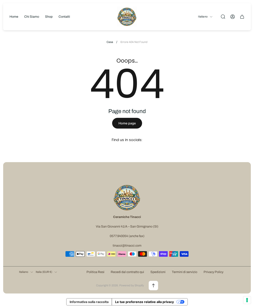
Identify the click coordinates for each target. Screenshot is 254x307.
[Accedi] (232, 16)
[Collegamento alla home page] (127, 197)
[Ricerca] (223, 16)
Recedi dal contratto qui (127, 272)
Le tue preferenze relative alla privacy (144, 302)
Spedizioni (157, 272)
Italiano (203, 16)
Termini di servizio (184, 272)
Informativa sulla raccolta (89, 302)
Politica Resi (95, 272)
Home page (127, 123)
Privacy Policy (213, 272)
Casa (110, 42)
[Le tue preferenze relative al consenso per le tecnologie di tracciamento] (247, 300)
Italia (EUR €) (44, 271)
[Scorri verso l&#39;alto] (153, 285)
